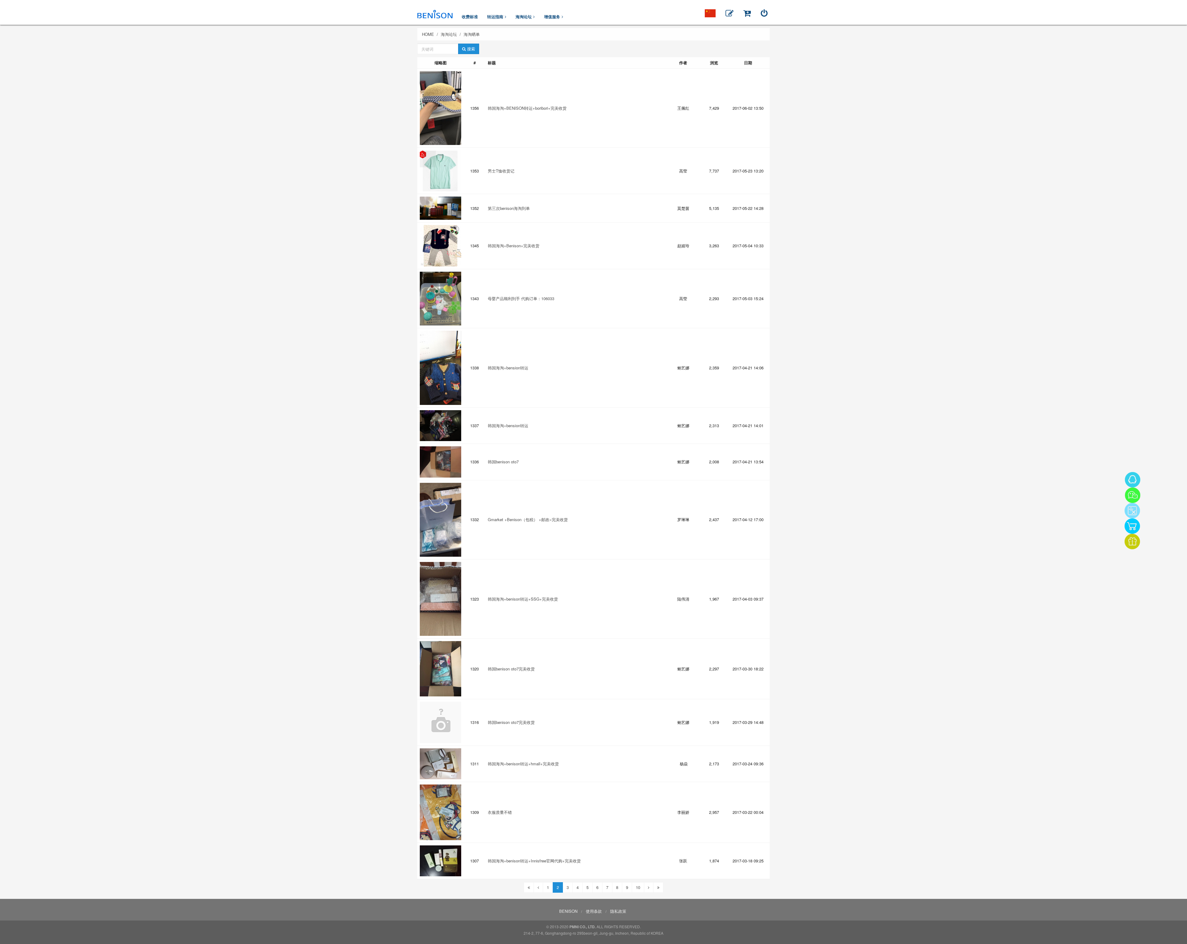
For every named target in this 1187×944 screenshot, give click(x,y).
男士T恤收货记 (501, 171)
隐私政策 (618, 911)
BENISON (568, 911)
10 (638, 887)
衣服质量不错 (500, 812)
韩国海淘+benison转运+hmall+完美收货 (523, 764)
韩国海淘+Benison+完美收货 (513, 246)
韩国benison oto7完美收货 (511, 669)
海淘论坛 (449, 34)
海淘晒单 (472, 34)
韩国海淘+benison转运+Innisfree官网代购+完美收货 (534, 861)
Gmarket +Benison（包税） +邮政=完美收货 (528, 519)
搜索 (470, 49)
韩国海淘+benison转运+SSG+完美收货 (523, 599)
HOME (428, 34)
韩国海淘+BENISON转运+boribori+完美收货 (527, 108)
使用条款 (594, 911)
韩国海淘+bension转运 (508, 368)
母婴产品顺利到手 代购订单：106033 (521, 298)
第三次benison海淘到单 (509, 208)
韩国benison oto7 (503, 462)
